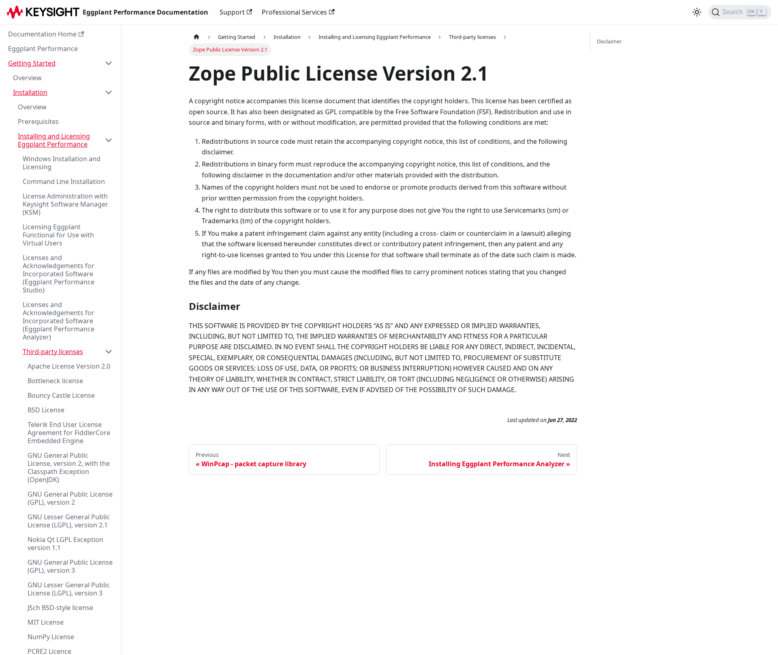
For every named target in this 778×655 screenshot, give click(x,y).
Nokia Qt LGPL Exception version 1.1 (65, 543)
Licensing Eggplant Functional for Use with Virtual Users (58, 234)
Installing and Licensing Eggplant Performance (54, 140)
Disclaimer (609, 41)
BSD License (46, 409)
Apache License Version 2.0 (69, 366)
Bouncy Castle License (61, 395)
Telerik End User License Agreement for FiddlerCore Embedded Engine (69, 432)
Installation (30, 92)
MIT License (46, 622)
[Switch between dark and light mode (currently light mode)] (696, 12)
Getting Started (32, 63)
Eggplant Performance (43, 48)
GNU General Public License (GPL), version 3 (70, 566)
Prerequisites (38, 121)
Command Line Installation (64, 181)
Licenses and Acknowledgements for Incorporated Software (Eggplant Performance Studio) (58, 273)
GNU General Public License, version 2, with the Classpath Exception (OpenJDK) (69, 467)
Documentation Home (42, 34)
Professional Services (294, 12)
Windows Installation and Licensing (61, 162)
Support (232, 12)
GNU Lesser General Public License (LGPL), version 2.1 (69, 520)
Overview (27, 77)
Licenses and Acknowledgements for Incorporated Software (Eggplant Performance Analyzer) (58, 320)
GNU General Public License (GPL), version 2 (70, 498)
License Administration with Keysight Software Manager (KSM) (65, 204)
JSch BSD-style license (60, 607)
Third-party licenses (53, 351)
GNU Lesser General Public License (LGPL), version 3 (69, 588)
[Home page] (196, 37)
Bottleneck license (55, 380)
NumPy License (51, 636)
